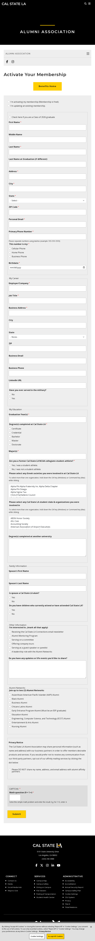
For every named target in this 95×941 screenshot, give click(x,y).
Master (15, 441)
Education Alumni (20, 715)
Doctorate (16, 445)
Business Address (17, 308)
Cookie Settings (71, 894)
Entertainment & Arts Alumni (25, 722)
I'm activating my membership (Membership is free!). (34, 102)
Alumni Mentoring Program (24, 636)
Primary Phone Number (20, 232)
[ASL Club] (47, 521)
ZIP (10, 343)
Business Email (16, 356)
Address (13, 171)
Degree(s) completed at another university (30, 536)
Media (10, 884)
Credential (16, 433)
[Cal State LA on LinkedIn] (53, 865)
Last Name (14, 147)
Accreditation (70, 884)
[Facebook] (6, 60)
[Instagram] (12, 60)
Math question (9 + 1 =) (20, 792)
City (11, 184)
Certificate (16, 429)
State (11, 196)
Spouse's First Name (19, 571)
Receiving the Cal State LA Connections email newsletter (38, 632)
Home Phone (18, 252)
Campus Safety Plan (73, 891)
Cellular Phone (18, 249)
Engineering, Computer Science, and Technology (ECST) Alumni (41, 719)
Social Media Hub (15, 887)
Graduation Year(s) (18, 414)
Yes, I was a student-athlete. (25, 465)
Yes (13, 398)
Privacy (68, 901)
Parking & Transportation (46, 894)
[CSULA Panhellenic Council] (47, 495)
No (13, 394)
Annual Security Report (74, 887)
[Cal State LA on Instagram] (48, 865)
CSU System (70, 897)
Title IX (67, 904)
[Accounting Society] (47, 524)
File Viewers (41, 891)
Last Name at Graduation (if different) (28, 159)
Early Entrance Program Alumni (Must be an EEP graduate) (39, 711)
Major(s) (13, 451)
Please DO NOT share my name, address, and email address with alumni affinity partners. (48, 771)
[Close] (91, 927)
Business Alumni (19, 703)
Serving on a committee (23, 640)
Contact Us (12, 881)
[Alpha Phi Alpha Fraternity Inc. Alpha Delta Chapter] (47, 486)
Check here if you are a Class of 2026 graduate (33, 117)
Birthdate (13, 263)
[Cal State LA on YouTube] (58, 865)
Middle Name (15, 134)
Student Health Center (45, 897)
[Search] (85, 3)
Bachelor (16, 437)
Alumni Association (47, 31)
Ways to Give (13, 891)
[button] (89, 3)
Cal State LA (14, 4)
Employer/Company (18, 283)
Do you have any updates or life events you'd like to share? (38, 658)
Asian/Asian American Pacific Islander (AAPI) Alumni (35, 695)
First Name (14, 122)
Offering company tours (23, 644)
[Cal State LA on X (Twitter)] (43, 865)
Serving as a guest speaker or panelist (29, 648)
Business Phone (19, 256)
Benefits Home (47, 86)
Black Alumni (18, 699)
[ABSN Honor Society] (47, 518)
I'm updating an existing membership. (27, 106)
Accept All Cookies (55, 936)
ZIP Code (13, 207)
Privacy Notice (16, 742)
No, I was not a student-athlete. (26, 469)
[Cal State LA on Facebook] (38, 865)
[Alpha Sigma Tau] (47, 492)
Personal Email (16, 219)
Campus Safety (42, 884)
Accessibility (70, 881)
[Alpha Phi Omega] (47, 489)
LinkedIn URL (15, 380)
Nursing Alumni (19, 726)
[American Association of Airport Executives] (47, 526)
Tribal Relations (71, 907)
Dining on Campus (43, 887)
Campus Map (41, 881)
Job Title (13, 296)
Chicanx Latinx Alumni (22, 707)
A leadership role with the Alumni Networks (32, 652)
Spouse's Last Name (19, 583)
